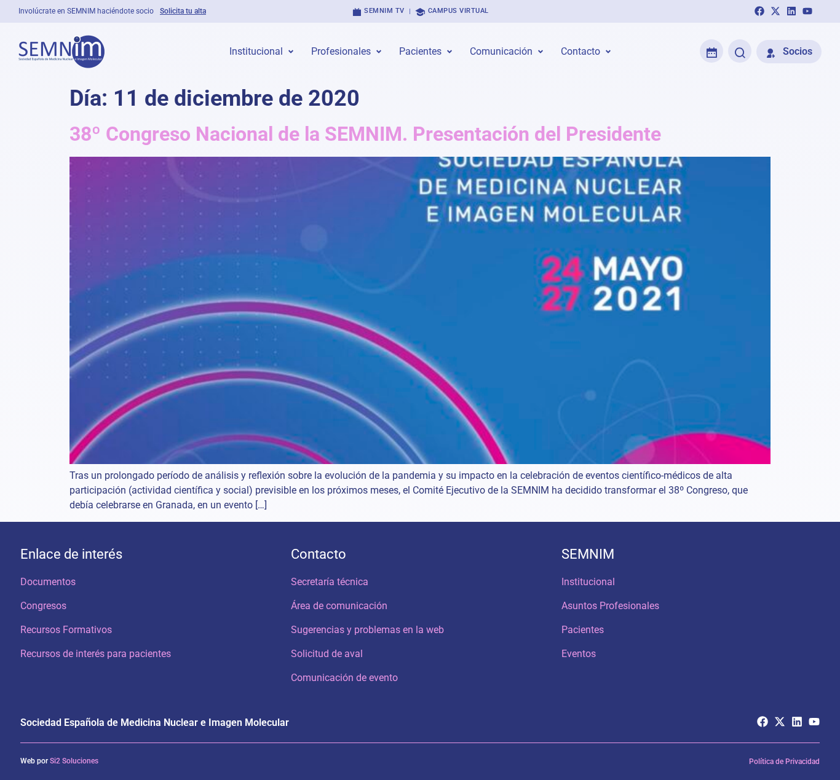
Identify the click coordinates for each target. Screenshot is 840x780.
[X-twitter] (775, 11)
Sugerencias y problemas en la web (367, 630)
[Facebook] (759, 11)
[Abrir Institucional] (290, 51)
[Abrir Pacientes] (449, 51)
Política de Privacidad (784, 761)
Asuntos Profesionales (610, 606)
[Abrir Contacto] (608, 51)
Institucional (588, 582)
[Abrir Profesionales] (378, 51)
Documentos (48, 582)
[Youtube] (807, 11)
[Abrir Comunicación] (540, 51)
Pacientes (582, 630)
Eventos (578, 654)
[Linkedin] (791, 11)
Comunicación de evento (344, 677)
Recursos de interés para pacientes (95, 654)
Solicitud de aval (327, 654)
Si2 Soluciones (74, 761)
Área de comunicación (339, 606)
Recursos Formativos (66, 630)
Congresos (43, 606)
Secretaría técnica (329, 582)
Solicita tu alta (183, 11)
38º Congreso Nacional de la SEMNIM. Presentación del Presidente (365, 134)
